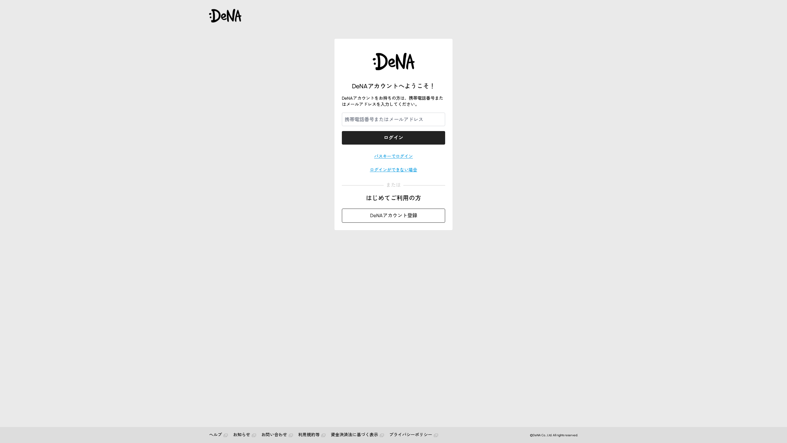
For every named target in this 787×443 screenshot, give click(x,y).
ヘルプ (215, 434)
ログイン (393, 138)
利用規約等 (309, 434)
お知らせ (241, 434)
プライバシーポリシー (410, 434)
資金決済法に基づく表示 (354, 434)
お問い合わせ (274, 434)
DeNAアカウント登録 (393, 215)
